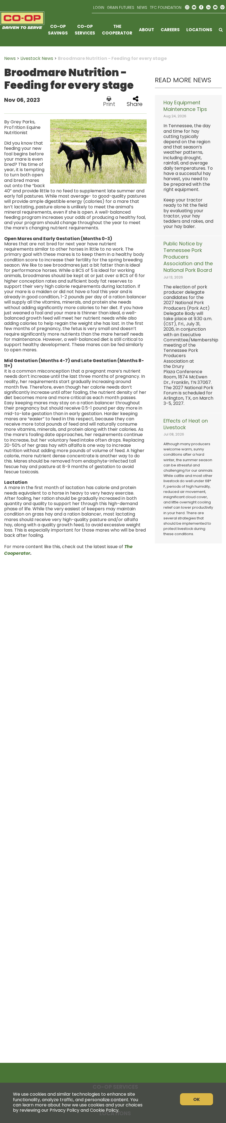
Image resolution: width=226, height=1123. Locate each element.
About (146, 30)
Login (98, 7)
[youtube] (194, 7)
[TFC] (22, 29)
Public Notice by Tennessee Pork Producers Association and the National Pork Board (188, 257)
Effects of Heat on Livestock (185, 424)
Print (109, 103)
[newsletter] (215, 7)
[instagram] (187, 7)
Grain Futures (120, 7)
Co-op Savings (58, 29)
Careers (170, 30)
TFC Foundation (165, 7)
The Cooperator (117, 29)
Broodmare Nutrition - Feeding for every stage (112, 58)
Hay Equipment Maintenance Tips (185, 106)
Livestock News (36, 58)
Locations (199, 30)
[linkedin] (208, 7)
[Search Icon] (221, 29)
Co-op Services (85, 29)
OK (196, 1099)
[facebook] (201, 7)
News (142, 7)
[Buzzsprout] (222, 7)
